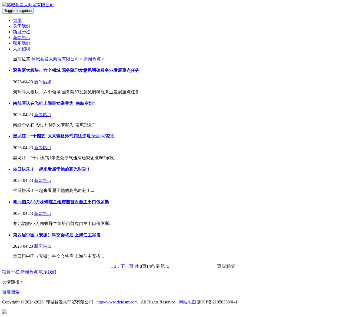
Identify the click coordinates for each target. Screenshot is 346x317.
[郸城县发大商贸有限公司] (28, 4)
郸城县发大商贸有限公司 (55, 59)
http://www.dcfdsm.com (117, 302)
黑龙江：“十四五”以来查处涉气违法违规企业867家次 (64, 136)
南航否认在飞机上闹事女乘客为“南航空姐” (54, 103)
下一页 (127, 266)
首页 (17, 20)
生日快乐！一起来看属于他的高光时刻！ (52, 169)
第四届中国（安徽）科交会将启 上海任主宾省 (57, 235)
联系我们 (21, 43)
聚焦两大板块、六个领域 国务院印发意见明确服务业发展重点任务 (76, 70)
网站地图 (187, 302)
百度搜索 (10, 292)
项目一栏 (21, 32)
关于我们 (21, 26)
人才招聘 (21, 49)
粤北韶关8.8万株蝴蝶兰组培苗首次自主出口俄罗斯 (61, 202)
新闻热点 (21, 37)
